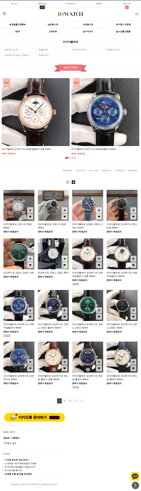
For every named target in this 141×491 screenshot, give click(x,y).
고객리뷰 (53, 31)
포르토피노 (113, 49)
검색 (136, 14)
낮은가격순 (80, 170)
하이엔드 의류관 (123, 24)
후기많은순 (119, 170)
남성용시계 (53, 24)
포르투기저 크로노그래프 (16, 55)
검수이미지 (88, 31)
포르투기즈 (11, 49)
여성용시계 (88, 24)
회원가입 (42, 3)
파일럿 (43, 49)
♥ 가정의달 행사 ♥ (13, 470)
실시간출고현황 (123, 31)
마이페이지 (70, 3)
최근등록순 (133, 170)
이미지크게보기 (67, 182)
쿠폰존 (99, 3)
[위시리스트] (30, 217)
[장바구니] (30, 210)
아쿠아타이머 (79, 49)
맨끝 (81, 400)
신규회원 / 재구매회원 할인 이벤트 (21, 463)
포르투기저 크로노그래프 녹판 (18, 272)
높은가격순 (93, 170)
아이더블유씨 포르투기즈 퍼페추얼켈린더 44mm (93, 149)
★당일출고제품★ (17, 24)
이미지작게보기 (73, 182)
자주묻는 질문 (9, 443)
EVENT (6, 454)
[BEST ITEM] (36, 112)
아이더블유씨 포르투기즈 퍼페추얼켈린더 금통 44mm (26, 149)
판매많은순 (67, 170)
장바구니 (127, 3)
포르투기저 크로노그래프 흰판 (53, 272)
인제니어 (43, 55)
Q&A (17, 31)
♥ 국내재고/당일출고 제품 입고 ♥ (20, 467)
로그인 (14, 3)
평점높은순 (106, 170)
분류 (4, 13)
